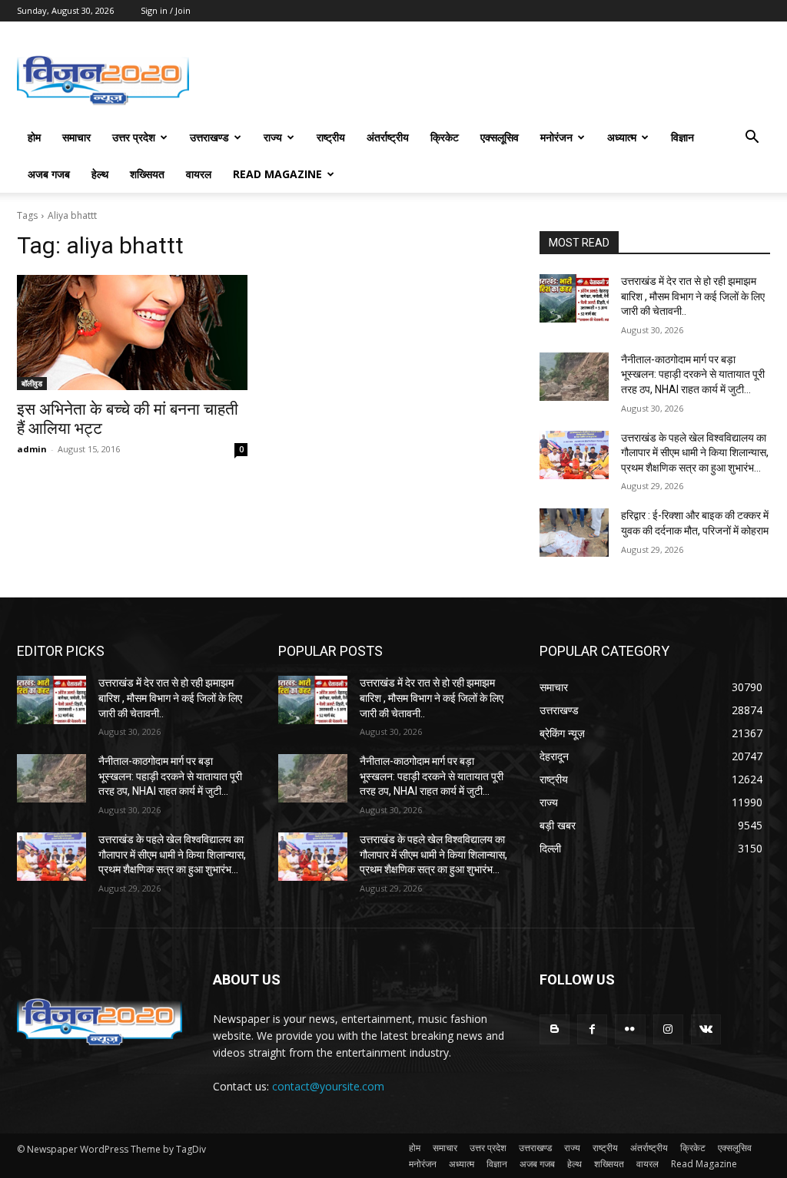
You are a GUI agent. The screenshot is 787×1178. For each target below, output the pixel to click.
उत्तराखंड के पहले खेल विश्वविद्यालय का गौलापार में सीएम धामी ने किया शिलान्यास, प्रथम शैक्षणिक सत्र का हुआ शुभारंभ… (695, 453)
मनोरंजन (556, 137)
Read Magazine (277, 174)
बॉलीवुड (32, 383)
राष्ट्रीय (331, 137)
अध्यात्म (621, 137)
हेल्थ (99, 174)
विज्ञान (682, 137)
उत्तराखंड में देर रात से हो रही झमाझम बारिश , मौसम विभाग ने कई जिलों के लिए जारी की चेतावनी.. (693, 296)
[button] (751, 138)
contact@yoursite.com (328, 1086)
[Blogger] (554, 1029)
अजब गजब (49, 174)
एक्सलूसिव (499, 137)
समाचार (76, 137)
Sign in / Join (166, 10)
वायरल (198, 174)
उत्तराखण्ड (209, 137)
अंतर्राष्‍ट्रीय (388, 137)
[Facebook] (592, 1029)
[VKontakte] (706, 1029)
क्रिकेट (444, 137)
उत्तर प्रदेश (133, 137)
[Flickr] (630, 1029)
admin (32, 449)
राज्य (273, 137)
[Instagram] (668, 1029)
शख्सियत (147, 174)
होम (34, 137)
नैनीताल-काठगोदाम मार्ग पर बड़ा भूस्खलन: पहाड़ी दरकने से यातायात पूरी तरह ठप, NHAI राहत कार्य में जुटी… (693, 374)
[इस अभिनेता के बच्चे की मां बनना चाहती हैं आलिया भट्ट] (132, 332)
